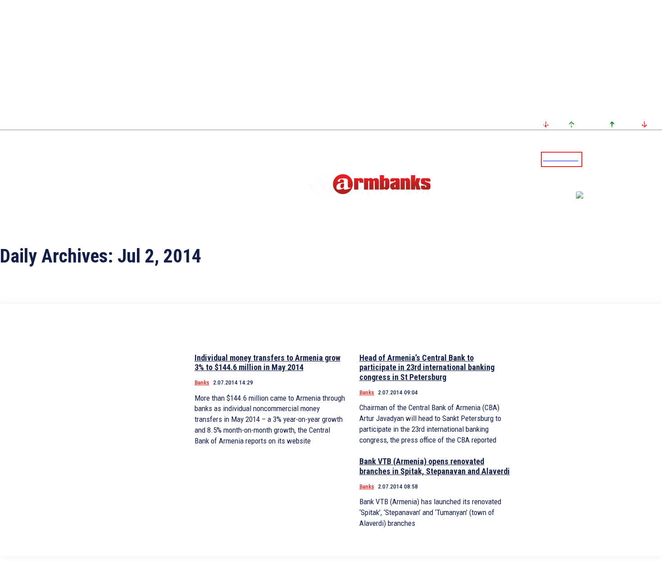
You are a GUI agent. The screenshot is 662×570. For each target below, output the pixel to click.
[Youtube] (645, 159)
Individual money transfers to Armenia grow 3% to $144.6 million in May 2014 (267, 362)
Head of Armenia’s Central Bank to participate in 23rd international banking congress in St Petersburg (426, 367)
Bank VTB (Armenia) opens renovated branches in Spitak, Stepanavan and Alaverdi (434, 466)
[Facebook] (623, 159)
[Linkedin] (656, 159)
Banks (202, 382)
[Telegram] (634, 159)
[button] (591, 158)
